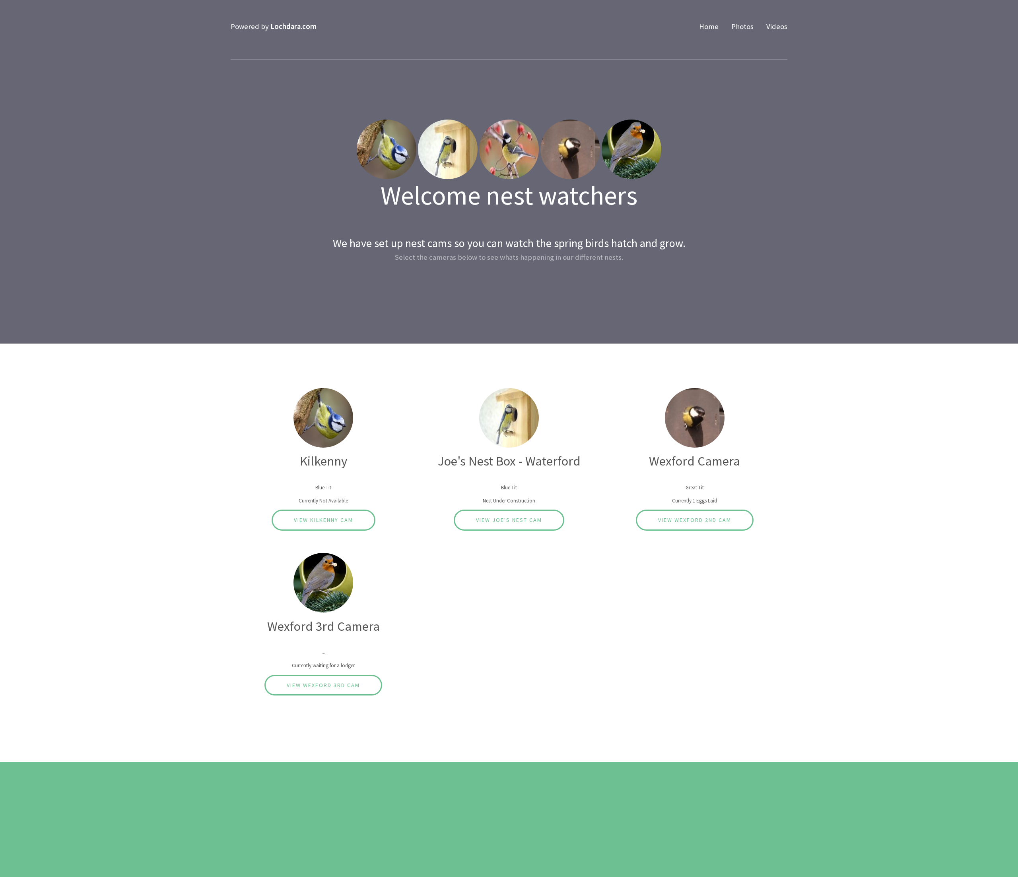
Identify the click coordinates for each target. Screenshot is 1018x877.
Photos (742, 26)
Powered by (274, 26)
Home (709, 26)
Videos (776, 26)
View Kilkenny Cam (323, 519)
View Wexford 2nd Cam (694, 519)
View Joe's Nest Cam (509, 519)
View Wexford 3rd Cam (323, 685)
